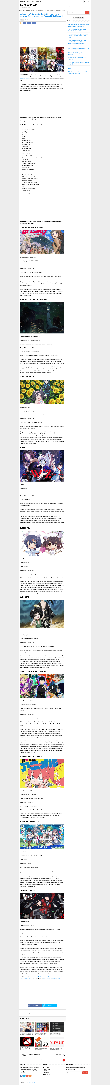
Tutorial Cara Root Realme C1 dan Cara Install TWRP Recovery (30, 1055)
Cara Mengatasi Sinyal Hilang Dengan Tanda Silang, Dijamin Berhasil (26, 1048)
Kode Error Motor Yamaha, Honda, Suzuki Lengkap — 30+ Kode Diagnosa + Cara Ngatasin (78, 35)
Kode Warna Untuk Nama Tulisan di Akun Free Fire (55, 1034)
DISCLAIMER (47, 1069)
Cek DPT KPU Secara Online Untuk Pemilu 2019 (41, 1049)
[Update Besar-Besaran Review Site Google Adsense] (57, 1042)
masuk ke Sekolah (24, 78)
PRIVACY (46, 1072)
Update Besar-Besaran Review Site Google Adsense (56, 1049)
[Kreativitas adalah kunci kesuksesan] (89, 1082)
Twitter (50, 1005)
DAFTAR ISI (47, 1074)
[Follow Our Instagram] (85, 1)
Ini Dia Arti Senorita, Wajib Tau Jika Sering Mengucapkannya (26, 1034)
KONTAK (46, 1071)
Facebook (35, 1005)
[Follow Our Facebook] (82, 1)
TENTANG (46, 1067)
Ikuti (89, 1)
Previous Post (60, 1054)
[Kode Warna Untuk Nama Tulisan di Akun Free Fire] (57, 1027)
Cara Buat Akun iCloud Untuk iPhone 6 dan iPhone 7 (41, 1034)
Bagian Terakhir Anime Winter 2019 (51, 978)
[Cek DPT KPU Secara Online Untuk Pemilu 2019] (42, 1042)
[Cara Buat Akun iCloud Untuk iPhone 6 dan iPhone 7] (42, 1027)
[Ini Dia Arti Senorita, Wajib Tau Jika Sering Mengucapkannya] (27, 1027)
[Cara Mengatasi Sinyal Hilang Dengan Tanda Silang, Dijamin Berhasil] (27, 1041)
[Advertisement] (42, 35)
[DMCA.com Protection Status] (78, 17)
